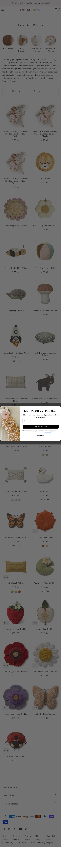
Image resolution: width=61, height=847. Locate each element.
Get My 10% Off (41, 426)
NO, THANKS (40, 435)
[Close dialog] (58, 408)
